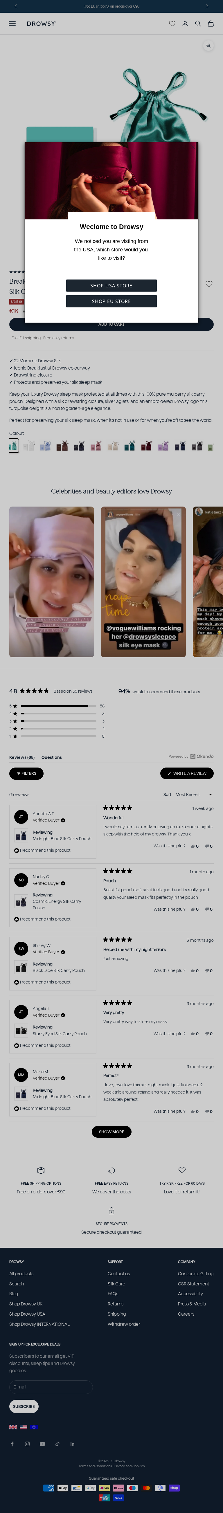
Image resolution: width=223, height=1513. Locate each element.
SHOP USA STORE (111, 285)
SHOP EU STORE (111, 301)
